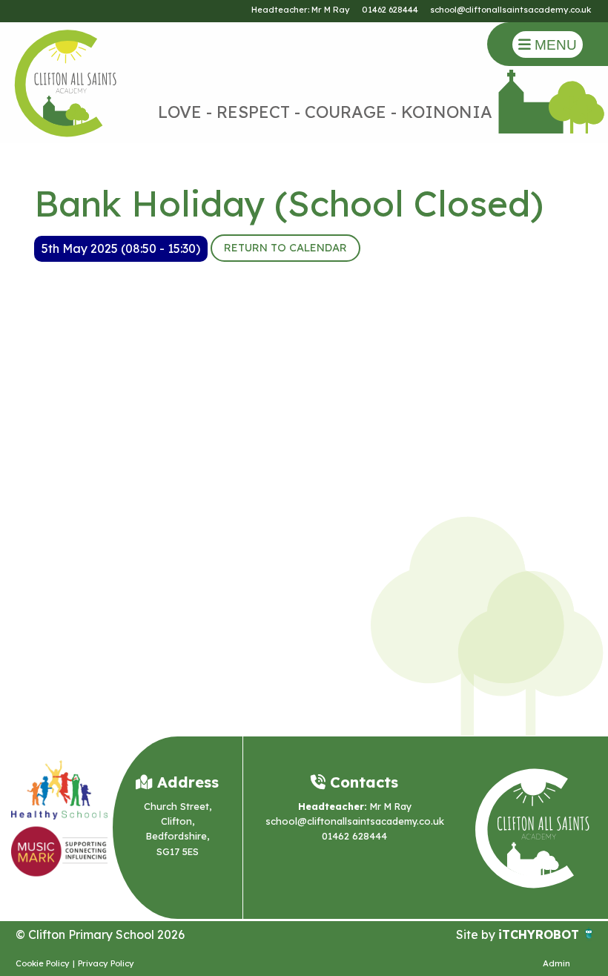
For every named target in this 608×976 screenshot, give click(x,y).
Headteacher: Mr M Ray (300, 9)
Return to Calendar (285, 247)
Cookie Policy (43, 963)
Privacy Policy (106, 963)
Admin (556, 963)
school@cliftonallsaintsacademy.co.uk (510, 9)
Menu (554, 45)
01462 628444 (390, 9)
